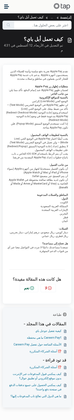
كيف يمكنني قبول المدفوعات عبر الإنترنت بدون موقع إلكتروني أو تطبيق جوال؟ (37, 376)
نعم (26, 288)
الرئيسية (66, 17)
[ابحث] (8, 25)
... (52, 17)
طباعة (57, 315)
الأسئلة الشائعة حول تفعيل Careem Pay (37, 344)
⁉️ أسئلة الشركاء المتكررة (45, 351)
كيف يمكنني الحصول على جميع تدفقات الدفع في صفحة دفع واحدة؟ (35, 387)
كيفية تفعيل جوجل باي (48, 330)
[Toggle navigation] (6, 6)
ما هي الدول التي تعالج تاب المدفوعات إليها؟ (35, 396)
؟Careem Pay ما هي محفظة (44, 337)
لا (46, 288)
